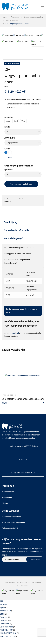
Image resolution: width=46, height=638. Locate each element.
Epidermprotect (6, 627)
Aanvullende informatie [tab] (16, 230)
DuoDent (3, 620)
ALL (1, 601)
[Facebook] (9, 565)
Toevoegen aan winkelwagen (21, 184)
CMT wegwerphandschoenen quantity (18, 167)
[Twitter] (3, 565)
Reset (10, 158)
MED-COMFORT (6, 630)
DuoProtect (4, 624)
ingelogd (15, 333)
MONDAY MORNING (8, 633)
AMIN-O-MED (5, 611)
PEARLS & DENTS (7, 636)
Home (4, 17)
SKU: (6, 199)
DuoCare (3, 617)
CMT (11, 87)
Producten (15, 17)
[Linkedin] (14, 565)
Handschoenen (12, 20)
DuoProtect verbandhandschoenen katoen (22, 399)
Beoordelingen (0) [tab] (13, 238)
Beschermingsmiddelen (33, 17)
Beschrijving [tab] (10, 222)
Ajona (2, 607)
